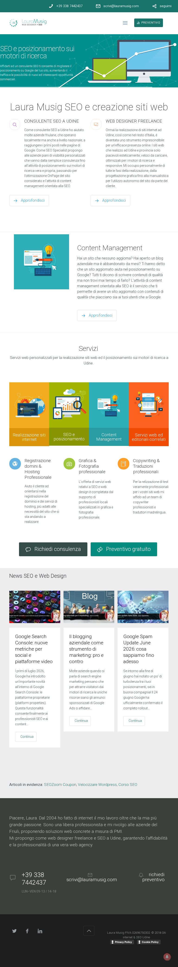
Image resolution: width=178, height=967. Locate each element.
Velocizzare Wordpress (97, 784)
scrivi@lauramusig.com (121, 6)
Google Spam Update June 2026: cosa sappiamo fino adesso (138, 649)
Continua (27, 736)
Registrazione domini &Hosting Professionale (38, 469)
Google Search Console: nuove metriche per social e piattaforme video (34, 649)
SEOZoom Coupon (60, 784)
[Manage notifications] (167, 957)
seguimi (166, 6)
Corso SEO (127, 784)
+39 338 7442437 (69, 6)
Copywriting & (146, 466)
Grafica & (92, 466)
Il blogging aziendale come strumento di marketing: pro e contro (86, 649)
